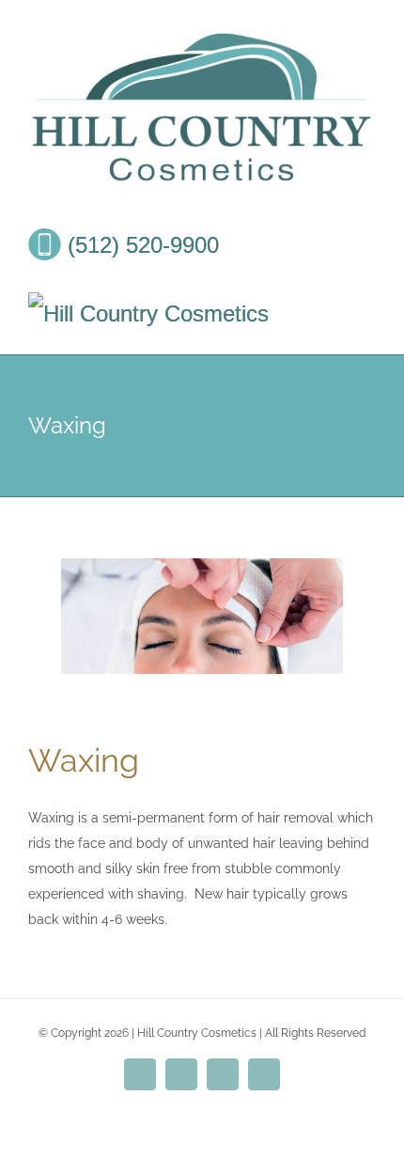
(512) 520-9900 (140, 245)
